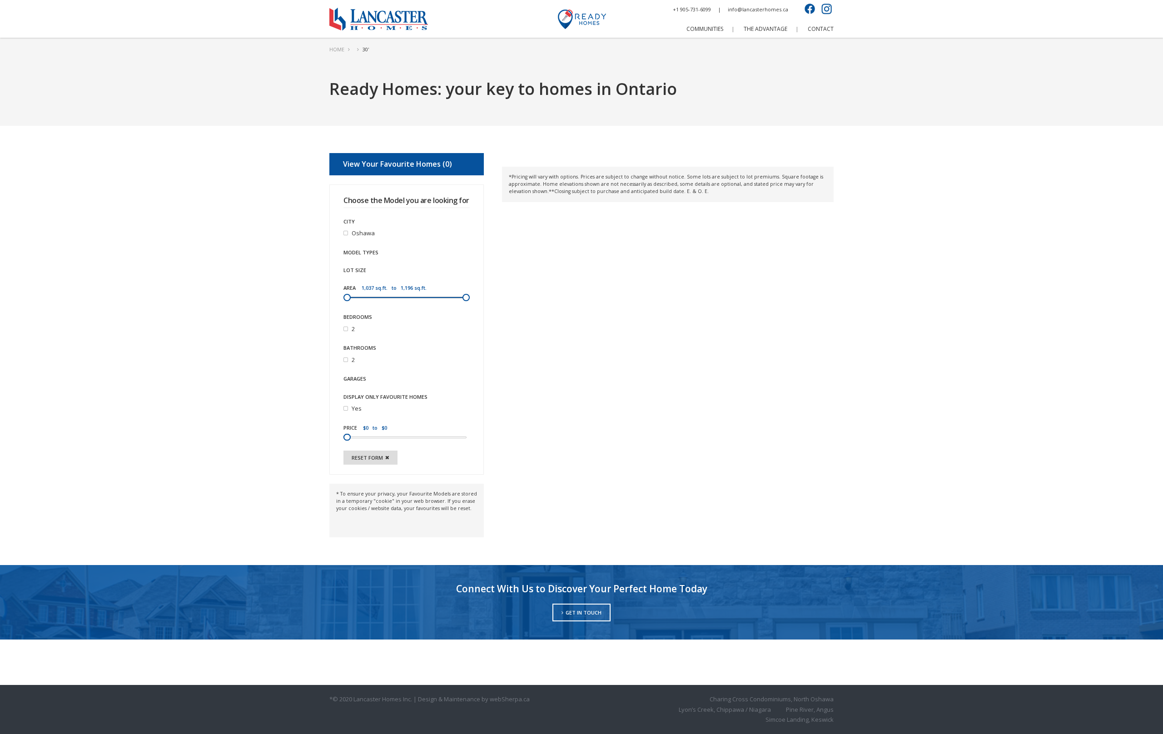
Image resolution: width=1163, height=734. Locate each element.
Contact (821, 29)
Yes (357, 408)
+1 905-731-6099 (692, 9)
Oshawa (363, 233)
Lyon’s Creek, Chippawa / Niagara (725, 709)
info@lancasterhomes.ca (758, 9)
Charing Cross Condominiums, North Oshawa (772, 699)
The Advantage (765, 29)
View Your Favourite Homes (396, 164)
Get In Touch (583, 612)
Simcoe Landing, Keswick (799, 719)
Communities (704, 29)
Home (336, 49)
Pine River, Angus (810, 709)
